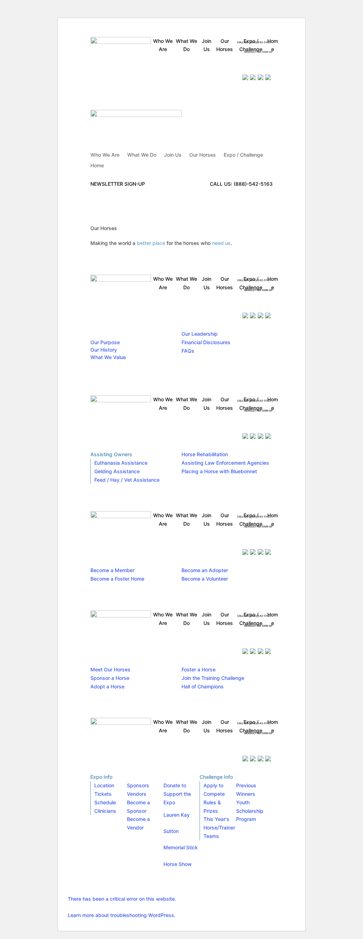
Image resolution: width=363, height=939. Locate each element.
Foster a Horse (199, 669)
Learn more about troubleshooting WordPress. (121, 915)
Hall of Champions (203, 686)
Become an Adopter (205, 570)
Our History (103, 350)
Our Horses (202, 155)
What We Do (141, 155)
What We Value (108, 357)
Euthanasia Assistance (120, 463)
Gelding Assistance (117, 471)
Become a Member (112, 570)
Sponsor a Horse (109, 678)
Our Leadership (200, 334)
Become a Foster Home (117, 579)
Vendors (136, 794)
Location (104, 785)
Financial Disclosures (206, 342)
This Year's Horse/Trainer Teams (219, 827)
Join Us (173, 155)
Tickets (103, 794)
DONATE (234, 65)
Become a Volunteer (205, 579)
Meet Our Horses (110, 669)
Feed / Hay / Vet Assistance (127, 480)
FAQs (188, 351)
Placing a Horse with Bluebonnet (219, 471)
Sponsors (138, 785)
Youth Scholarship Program (249, 810)
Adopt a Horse (107, 686)
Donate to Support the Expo (177, 793)
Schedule (105, 802)
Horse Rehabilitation (205, 454)
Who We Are (104, 155)
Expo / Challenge (243, 155)
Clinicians (105, 811)
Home (97, 165)
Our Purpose (105, 342)
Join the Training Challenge (213, 678)
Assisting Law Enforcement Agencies (225, 463)
